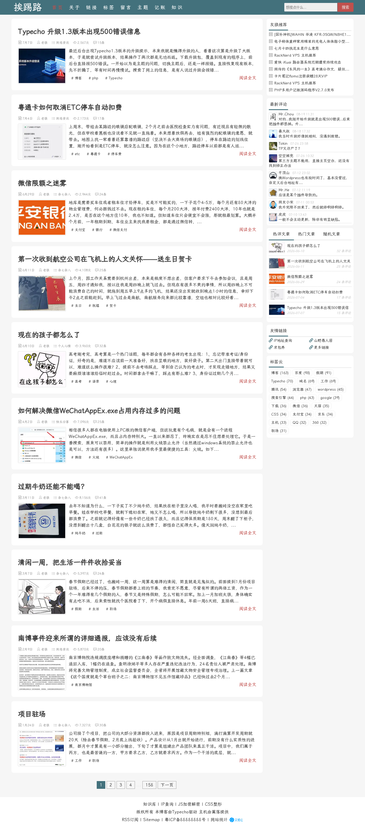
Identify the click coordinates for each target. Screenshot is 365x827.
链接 (92, 7)
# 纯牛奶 (78, 533)
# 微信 (76, 457)
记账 (160, 7)
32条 (102, 346)
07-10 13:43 (297, 215)
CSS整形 (213, 804)
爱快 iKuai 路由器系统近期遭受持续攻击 (307, 62)
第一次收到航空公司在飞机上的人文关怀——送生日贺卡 (105, 259)
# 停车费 (115, 154)
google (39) (330, 397)
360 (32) (319, 422)
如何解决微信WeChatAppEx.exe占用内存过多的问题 (99, 411)
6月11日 (28, 270)
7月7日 (27, 43)
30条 (102, 725)
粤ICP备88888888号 (185, 819)
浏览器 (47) (302, 389)
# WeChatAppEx (119, 457)
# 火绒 (94, 457)
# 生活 (94, 609)
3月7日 (27, 573)
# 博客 (76, 78)
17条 (101, 118)
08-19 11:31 (305, 114)
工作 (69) (328, 381)
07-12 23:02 (301, 173)
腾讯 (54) (278, 389)
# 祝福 (94, 306)
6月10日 (28, 346)
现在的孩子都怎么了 (49, 335)
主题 (143, 7)
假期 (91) (323, 373)
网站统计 (219, 819)
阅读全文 (247, 77)
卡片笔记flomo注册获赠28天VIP (300, 76)
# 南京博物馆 (81, 685)
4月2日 (27, 422)
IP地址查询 (283, 340)
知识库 (149, 804)
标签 (109, 7)
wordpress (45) (331, 389)
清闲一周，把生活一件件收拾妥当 (70, 562)
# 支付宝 (78, 230)
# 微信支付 (118, 230)
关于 (75, 7)
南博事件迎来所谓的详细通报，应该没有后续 (87, 638)
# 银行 (97, 230)
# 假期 (76, 609)
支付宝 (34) (302, 414)
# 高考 (76, 381)
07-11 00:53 (305, 202)
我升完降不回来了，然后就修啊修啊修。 (312, 207)
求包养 (279, 347)
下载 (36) (278, 406)
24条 (102, 194)
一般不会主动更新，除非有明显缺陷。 (310, 219)
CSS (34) (278, 414)
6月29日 (28, 194)
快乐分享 (62, 422)
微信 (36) (300, 406)
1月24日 (28, 725)
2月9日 (27, 649)
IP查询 (167, 804)
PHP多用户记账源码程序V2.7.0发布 (304, 90)
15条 (101, 43)
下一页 (167, 784)
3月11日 (28, 498)
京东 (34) (325, 414)
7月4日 (27, 118)
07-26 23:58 (299, 144)
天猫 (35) (321, 406)
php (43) (307, 397)
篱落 (216, 811)
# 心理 (111, 381)
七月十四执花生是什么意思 (296, 48)
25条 (102, 270)
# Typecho (114, 78)
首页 (58, 7)
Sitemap (151, 819)
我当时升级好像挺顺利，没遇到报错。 (310, 136)
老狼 (44, 43)
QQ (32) (299, 422)
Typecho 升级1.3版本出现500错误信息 (79, 32)
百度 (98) (302, 373)
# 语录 (94, 381)
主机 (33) (278, 422)
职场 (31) (278, 431)
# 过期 (97, 533)
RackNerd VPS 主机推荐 (295, 55)
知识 (177, 7)
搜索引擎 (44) (282, 397)
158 (149, 784)
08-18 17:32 (301, 131)
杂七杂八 (64, 194)
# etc (75, 154)
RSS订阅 (130, 819)
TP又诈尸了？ (290, 148)
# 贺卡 (111, 306)
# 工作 (76, 761)
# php (93, 78)
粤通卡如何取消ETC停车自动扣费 (70, 107)
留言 (126, 7)
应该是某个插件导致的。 (299, 195)
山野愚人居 (323, 340)
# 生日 (76, 306)
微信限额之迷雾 (42, 183)
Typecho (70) (282, 381)
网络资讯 (62, 43)
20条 (101, 649)
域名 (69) (306, 381)
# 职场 (111, 609)
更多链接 (321, 347)
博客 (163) (280, 373)
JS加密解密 (189, 804)
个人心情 (64, 346)
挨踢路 (28, 7)
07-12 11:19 (301, 190)
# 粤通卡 (94, 154)
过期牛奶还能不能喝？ (52, 487)
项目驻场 (32, 714)
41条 (102, 498)
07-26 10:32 (305, 156)
